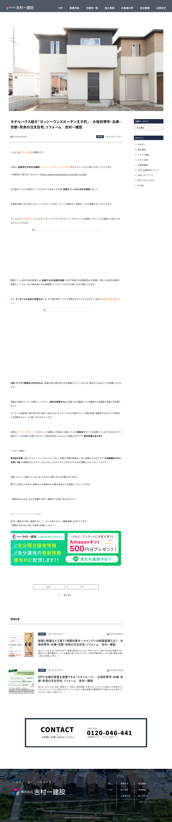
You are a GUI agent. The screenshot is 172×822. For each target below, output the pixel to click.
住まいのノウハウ (145, 175)
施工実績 (124, 790)
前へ (49, 587)
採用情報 (142, 790)
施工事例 (109, 8)
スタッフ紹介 (143, 160)
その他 (141, 185)
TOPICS (141, 145)
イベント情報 (143, 155)
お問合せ (161, 8)
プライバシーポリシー (147, 802)
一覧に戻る (66, 595)
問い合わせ (143, 796)
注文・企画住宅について (148, 170)
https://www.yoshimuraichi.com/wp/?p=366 (63, 174)
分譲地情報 (143, 165)
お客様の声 (127, 8)
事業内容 (74, 8)
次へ (83, 587)
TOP (60, 8)
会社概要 (145, 8)
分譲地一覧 (92, 8)
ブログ (110, 790)
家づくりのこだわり (146, 180)
